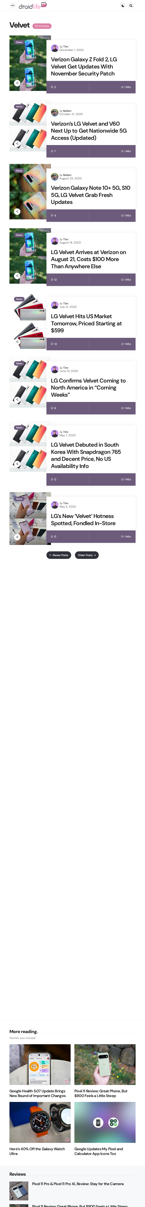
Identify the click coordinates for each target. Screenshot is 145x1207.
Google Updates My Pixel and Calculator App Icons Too (98, 1151)
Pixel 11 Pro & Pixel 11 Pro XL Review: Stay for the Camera (78, 1184)
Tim (65, 46)
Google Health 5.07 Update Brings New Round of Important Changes (37, 1093)
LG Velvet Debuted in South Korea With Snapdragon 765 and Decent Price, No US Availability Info (86, 455)
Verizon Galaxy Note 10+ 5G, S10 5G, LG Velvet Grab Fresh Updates (90, 195)
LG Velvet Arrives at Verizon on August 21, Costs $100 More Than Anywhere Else (88, 259)
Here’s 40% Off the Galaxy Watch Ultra (37, 1151)
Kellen (67, 111)
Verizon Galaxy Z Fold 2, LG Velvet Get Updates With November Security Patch (84, 66)
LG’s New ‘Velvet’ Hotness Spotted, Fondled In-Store (83, 519)
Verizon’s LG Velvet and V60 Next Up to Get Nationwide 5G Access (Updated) (89, 130)
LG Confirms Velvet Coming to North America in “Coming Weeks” (88, 387)
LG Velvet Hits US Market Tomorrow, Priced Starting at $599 (86, 323)
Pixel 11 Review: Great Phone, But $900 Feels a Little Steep (100, 1093)
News (19, 42)
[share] (17, 83)
